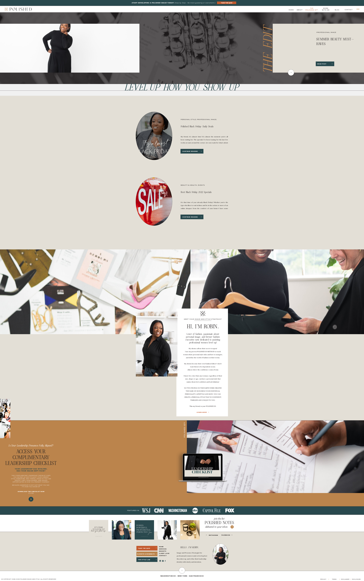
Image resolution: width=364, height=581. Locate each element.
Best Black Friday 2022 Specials (196, 192)
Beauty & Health (189, 185)
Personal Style (188, 119)
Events (201, 185)
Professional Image (326, 32)
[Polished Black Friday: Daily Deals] (201, 151)
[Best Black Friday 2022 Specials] (201, 217)
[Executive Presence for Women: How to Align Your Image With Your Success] (332, 64)
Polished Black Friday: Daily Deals (197, 126)
